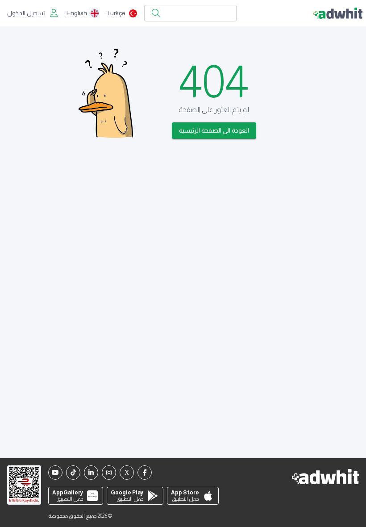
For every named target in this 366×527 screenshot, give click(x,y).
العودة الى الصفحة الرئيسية (214, 130)
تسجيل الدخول (26, 13)
